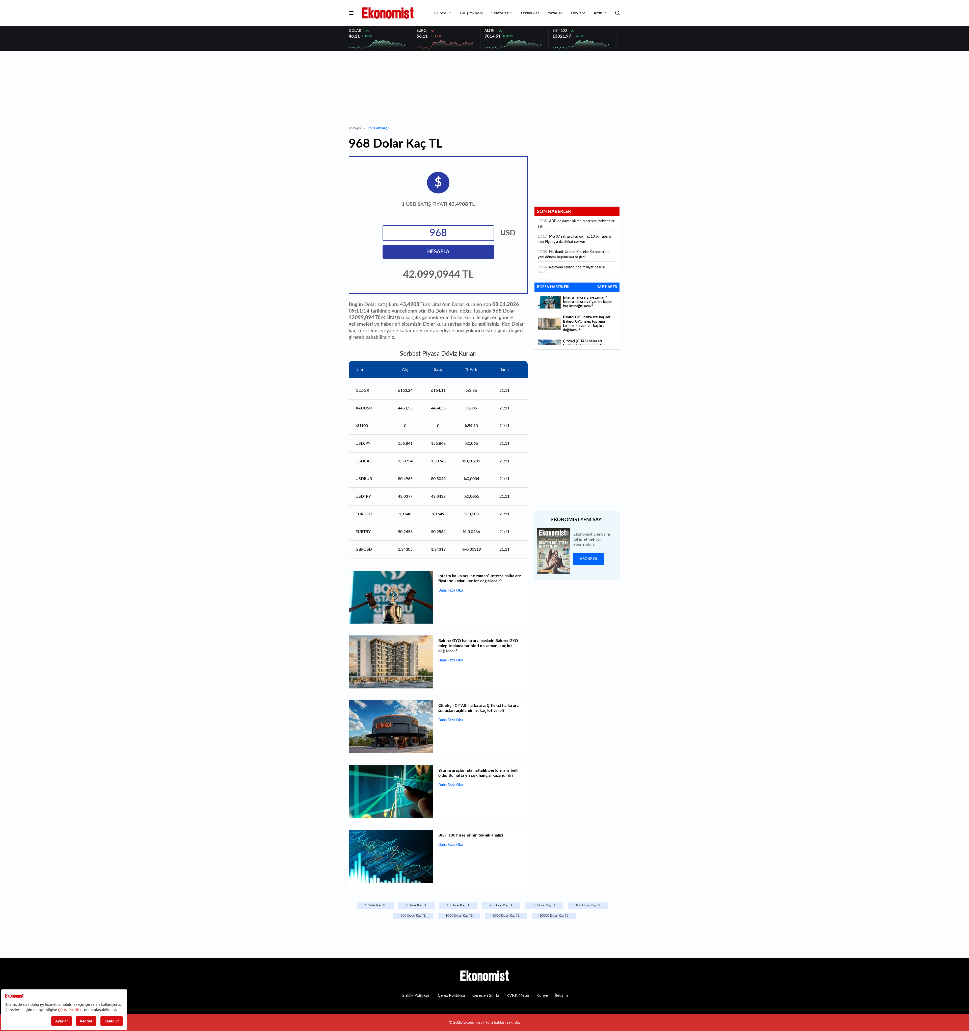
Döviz (576, 13)
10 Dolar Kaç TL (458, 905)
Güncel (440, 13)
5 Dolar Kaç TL (416, 905)
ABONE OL (589, 559)
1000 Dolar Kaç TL (459, 915)
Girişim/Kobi (471, 13)
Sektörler (499, 13)
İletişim (561, 995)
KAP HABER (607, 287)
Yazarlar (555, 13)
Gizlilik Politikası (415, 995)
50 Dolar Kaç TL (544, 905)
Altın (598, 13)
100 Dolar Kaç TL (588, 905)
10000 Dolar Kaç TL (554, 915)
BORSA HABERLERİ (553, 287)
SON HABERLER (554, 211)
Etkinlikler (530, 13)
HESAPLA (438, 251)
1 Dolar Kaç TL (375, 905)
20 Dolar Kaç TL (501, 905)
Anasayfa (355, 128)
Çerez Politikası (451, 995)
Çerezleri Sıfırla (485, 995)
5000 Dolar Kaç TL (506, 915)
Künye (542, 995)
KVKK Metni (517, 995)
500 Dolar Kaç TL (413, 915)
